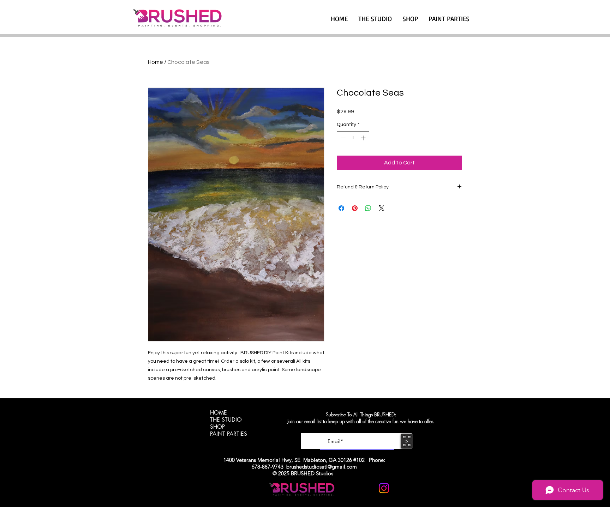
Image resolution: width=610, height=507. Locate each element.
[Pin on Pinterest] (355, 208)
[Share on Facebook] (341, 208)
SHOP (217, 426)
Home (155, 62)
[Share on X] (381, 208)
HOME (218, 412)
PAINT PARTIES (228, 433)
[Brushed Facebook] (401, 488)
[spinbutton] (353, 138)
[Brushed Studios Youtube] (366, 488)
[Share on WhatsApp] (368, 208)
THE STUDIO (226, 419)
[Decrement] (342, 138)
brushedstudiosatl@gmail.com (321, 466)
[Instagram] (384, 488)
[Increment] (363, 138)
